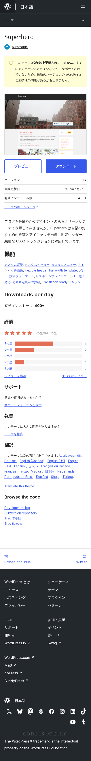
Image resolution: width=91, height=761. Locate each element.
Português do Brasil (18, 476)
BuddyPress (16, 681)
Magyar (36, 471)
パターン (55, 605)
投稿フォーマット (21, 276)
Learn (8, 619)
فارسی (33, 466)
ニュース (11, 589)
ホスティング (15, 597)
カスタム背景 (13, 264)
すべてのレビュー (74, 376)
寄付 (53, 635)
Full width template (63, 270)
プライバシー (15, 605)
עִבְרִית (24, 471)
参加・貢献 (56, 619)
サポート (11, 627)
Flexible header (36, 270)
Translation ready (55, 282)
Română (42, 476)
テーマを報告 (13, 434)
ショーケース (58, 582)
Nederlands (65, 471)
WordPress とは (17, 582)
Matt (10, 665)
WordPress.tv (17, 643)
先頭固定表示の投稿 (26, 282)
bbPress (13, 673)
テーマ (9, 20)
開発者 (9, 635)
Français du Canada (55, 466)
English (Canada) (32, 461)
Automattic (20, 47)
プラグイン (56, 597)
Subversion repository (20, 513)
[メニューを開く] (84, 6)
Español (20, 466)
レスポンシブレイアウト (53, 276)
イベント (55, 627)
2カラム (74, 282)
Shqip (55, 476)
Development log (17, 508)
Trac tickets (13, 523)
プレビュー (23, 166)
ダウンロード (66, 166)
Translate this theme (19, 486)
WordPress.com (19, 657)
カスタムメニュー (63, 264)
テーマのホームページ (19, 207)
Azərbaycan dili (70, 455)
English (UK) (56, 461)
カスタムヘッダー (37, 264)
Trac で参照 (12, 518)
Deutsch (10, 461)
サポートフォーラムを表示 (23, 405)
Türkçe (68, 476)
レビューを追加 (15, 376)
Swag (54, 643)
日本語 (49, 471)
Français (10, 471)
